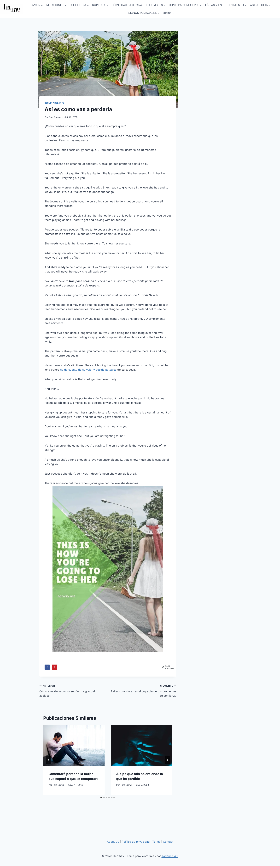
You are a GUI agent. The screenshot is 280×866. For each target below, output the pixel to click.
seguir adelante (54, 103)
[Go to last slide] (48, 760)
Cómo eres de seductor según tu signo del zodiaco (67, 690)
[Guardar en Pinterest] (54, 667)
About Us (113, 841)
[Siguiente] (167, 760)
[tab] (101, 797)
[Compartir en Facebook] (47, 667)
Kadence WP (170, 856)
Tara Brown (55, 117)
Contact (168, 841)
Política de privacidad (136, 841)
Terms (156, 841)
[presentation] (74, 745)
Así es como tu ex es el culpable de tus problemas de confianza (143, 690)
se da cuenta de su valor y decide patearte (88, 369)
